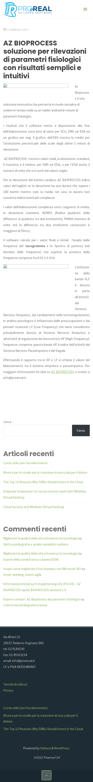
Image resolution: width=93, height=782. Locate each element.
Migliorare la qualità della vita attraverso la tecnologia (40, 538)
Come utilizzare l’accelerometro (25, 463)
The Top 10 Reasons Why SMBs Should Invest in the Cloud (43, 482)
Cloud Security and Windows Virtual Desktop (33, 507)
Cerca (7, 422)
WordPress (61, 748)
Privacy (8, 690)
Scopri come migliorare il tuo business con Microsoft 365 (42, 569)
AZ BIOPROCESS (62, 372)
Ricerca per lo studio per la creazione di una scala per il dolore (45, 472)
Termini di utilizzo (15, 684)
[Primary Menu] (85, 9)
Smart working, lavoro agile (22, 575)
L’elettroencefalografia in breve (25, 605)
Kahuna (45, 748)
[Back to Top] (46, 775)
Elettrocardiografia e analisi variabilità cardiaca (35, 544)
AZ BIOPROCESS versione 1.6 (46, 590)
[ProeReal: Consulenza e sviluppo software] (27, 9)
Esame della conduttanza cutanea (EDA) (31, 559)
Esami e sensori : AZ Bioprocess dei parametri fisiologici (41, 599)
